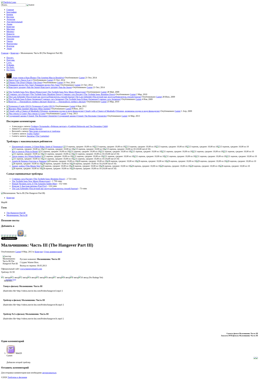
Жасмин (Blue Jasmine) (40, 109)
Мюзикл (10, 31)
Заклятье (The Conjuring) (38, 136)
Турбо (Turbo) (33, 133)
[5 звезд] (40, 277)
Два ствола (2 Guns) (36, 113)
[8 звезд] (66, 277)
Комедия (10, 26)
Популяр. (10, 60)
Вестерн (10, 17)
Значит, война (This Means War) (26, 166)
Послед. (10, 58)
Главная (10, 9)
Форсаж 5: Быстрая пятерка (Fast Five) (29, 186)
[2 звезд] (15, 277)
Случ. (9, 62)
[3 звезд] (23, 277)
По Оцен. (10, 70)
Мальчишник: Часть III (16, 215)
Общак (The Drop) (34, 82)
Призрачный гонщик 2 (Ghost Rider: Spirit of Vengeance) (37, 146)
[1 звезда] (6, 277)
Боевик (9, 14)
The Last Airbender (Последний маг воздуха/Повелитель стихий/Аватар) (108, 97)
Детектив (10, 19)
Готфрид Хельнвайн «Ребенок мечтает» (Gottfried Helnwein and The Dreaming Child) (69, 126)
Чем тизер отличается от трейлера (44, 131)
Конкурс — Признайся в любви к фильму (67, 102)
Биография (11, 12)
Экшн (9, 48)
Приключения (12, 36)
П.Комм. (10, 65)
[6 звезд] (49, 277)
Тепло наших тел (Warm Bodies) (26, 156)
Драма (9, 24)
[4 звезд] (32, 277)
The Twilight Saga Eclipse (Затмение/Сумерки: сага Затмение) (93, 99)
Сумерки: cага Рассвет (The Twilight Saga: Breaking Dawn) (88, 94)
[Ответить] (255, 358)
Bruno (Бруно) (35, 129)
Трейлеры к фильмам (17, 377)
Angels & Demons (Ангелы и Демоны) (29, 161)
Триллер (10, 39)
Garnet (82, 77)
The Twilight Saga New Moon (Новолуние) (67, 92)
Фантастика (11, 43)
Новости (10, 34)
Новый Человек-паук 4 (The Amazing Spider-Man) (34, 184)
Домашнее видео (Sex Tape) (47, 85)
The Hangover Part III (15, 213)
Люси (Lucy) (26, 80)
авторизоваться (49, 373)
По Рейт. (10, 67)
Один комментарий (53, 252)
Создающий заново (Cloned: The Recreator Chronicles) (82, 116)
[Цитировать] (257, 358)
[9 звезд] (74, 277)
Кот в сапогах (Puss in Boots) (25, 151)
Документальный (14, 22)
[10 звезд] (83, 277)
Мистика (10, 29)
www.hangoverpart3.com (31, 269)
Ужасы (9, 41)
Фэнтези (10, 46)
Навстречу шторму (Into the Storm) (56, 87)
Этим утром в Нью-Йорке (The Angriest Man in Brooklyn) (38, 77)
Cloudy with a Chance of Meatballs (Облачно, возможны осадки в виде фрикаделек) (122, 111)
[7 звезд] (57, 277)
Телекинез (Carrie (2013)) (43, 106)
